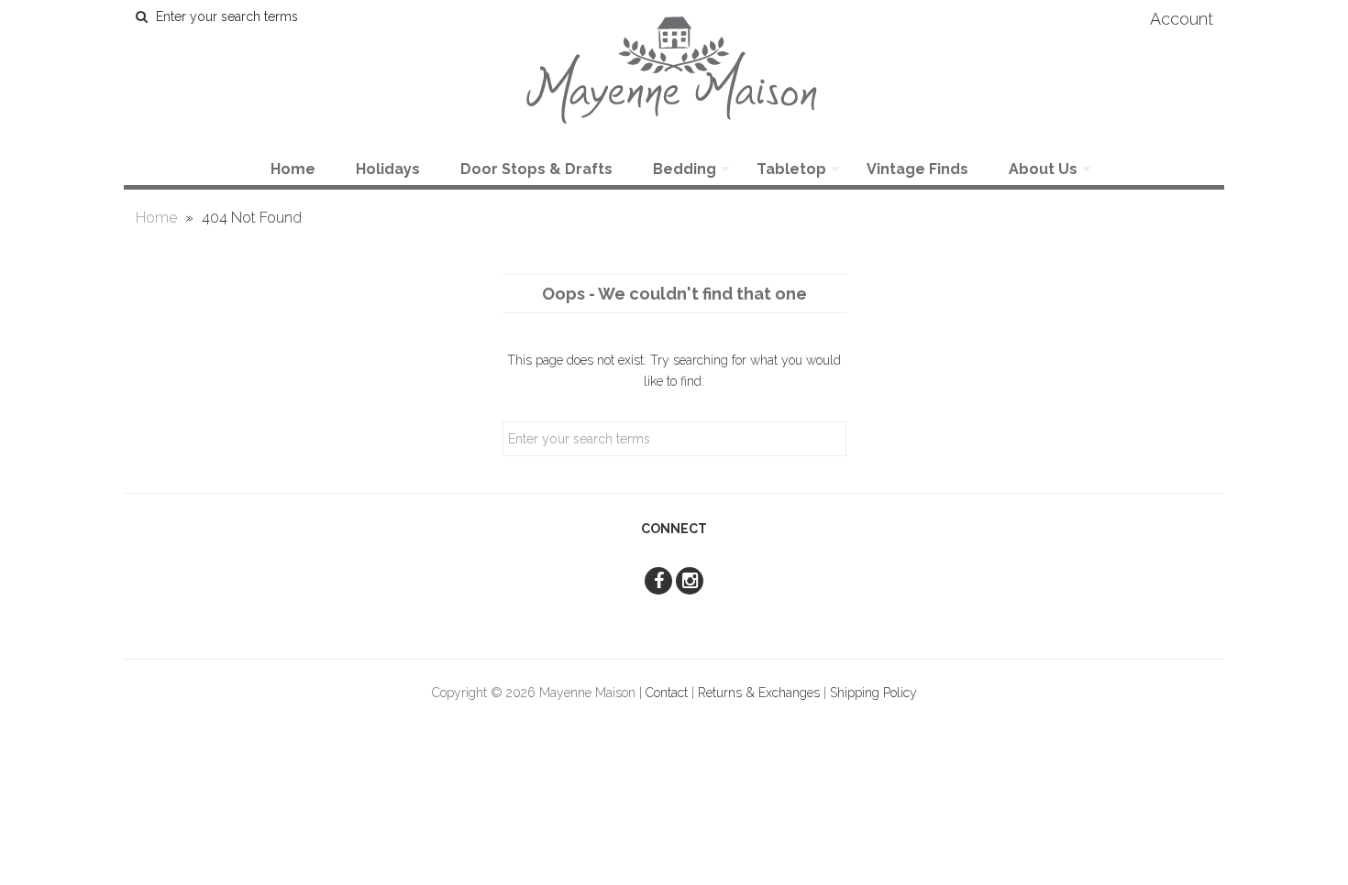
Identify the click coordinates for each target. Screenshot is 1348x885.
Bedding (684, 169)
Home (293, 169)
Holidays (388, 169)
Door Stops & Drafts (536, 169)
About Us (1043, 169)
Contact (667, 692)
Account (1181, 18)
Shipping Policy (873, 692)
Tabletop (791, 169)
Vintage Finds (917, 169)
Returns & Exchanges (759, 692)
